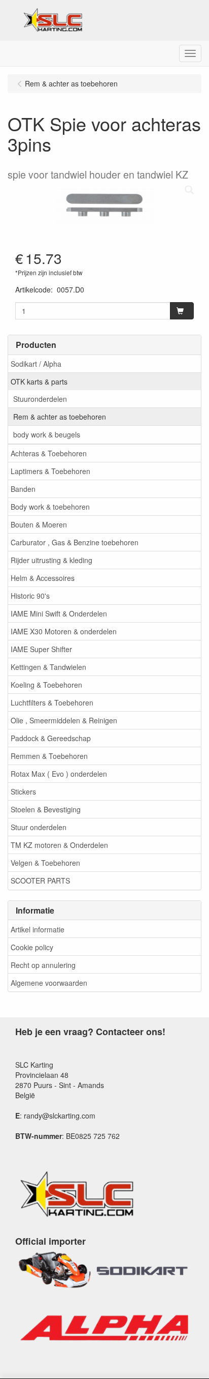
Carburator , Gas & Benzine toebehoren (74, 542)
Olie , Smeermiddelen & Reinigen (64, 720)
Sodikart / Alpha (36, 364)
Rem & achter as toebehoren (59, 417)
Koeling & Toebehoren (46, 685)
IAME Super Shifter (41, 649)
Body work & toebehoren (50, 507)
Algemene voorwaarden (49, 983)
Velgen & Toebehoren (45, 863)
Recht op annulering (43, 965)
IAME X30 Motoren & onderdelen (64, 631)
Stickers (23, 791)
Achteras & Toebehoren (49, 453)
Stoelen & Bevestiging (46, 809)
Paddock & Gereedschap (51, 738)
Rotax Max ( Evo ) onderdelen (59, 774)
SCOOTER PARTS (40, 880)
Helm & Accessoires (43, 578)
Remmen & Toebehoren (49, 756)
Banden (23, 489)
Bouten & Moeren (39, 524)
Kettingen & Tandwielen (48, 667)
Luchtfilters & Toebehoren (52, 702)
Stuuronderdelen (40, 399)
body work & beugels (46, 434)
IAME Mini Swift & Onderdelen (59, 613)
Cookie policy (32, 947)
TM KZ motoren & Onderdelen (59, 845)
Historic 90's (30, 596)
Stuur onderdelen (38, 827)
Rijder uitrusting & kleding (51, 560)
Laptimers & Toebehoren (50, 471)
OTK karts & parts (39, 381)
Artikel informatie (37, 929)
